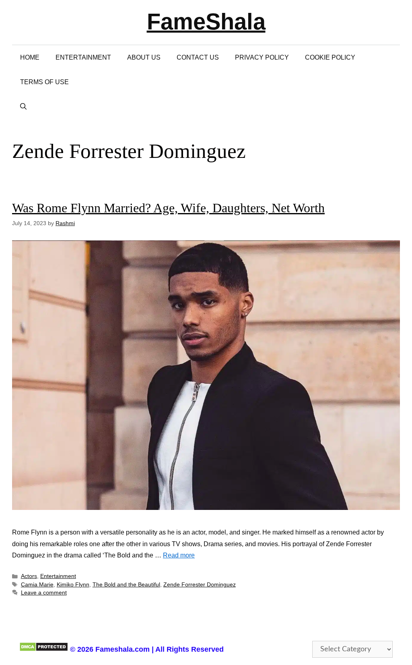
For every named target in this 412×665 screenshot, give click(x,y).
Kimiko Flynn (73, 585)
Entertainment (83, 57)
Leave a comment (44, 593)
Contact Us (198, 57)
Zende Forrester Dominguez (199, 585)
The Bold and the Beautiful (126, 585)
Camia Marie (37, 585)
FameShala (206, 21)
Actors (29, 576)
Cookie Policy (330, 57)
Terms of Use (44, 82)
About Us (144, 57)
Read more (179, 555)
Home (29, 57)
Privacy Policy (262, 57)
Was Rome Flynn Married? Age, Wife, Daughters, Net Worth (168, 208)
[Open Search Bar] (23, 106)
